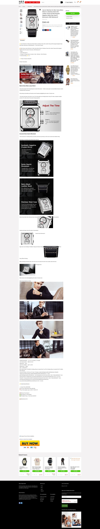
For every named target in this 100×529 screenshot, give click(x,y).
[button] (40, 9)
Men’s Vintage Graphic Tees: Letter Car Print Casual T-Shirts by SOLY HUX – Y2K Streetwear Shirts (36, 469)
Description (22, 40)
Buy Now (73, 13)
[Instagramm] (21, 503)
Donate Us (52, 499)
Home (26, 2)
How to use (52, 498)
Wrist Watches (30, 6)
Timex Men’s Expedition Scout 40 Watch (23, 467)
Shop (30, 2)
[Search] (62, 2)
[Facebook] (19, 503)
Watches (23, 6)
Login (33, 2)
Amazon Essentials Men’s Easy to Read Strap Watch (49, 467)
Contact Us (42, 498)
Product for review (43, 496)
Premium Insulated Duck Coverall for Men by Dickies (62, 467)
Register (37, 2)
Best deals (42, 499)
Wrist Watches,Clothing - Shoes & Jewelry (51, 26)
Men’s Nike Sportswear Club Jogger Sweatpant (75, 467)
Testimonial (52, 496)
